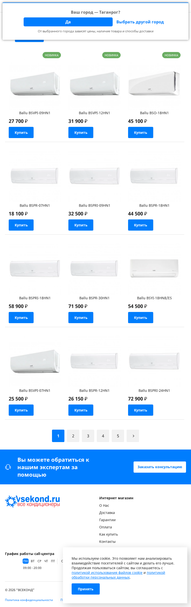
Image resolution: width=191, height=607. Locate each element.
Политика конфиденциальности (29, 600)
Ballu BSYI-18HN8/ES (154, 298)
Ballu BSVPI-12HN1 (94, 112)
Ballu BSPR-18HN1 (154, 205)
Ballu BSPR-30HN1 (94, 298)
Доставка (107, 512)
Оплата (105, 527)
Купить (21, 132)
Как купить (108, 534)
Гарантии (107, 519)
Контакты (107, 541)
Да (68, 22)
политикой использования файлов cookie (107, 572)
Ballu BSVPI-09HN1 (34, 112)
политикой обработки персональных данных (118, 575)
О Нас (104, 505)
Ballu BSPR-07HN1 (35, 205)
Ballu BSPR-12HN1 (94, 390)
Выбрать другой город (140, 22)
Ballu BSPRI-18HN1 (35, 298)
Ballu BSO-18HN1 (154, 112)
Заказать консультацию (160, 466)
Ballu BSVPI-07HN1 (34, 390)
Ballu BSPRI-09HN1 (94, 205)
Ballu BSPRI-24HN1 (154, 390)
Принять (86, 589)
